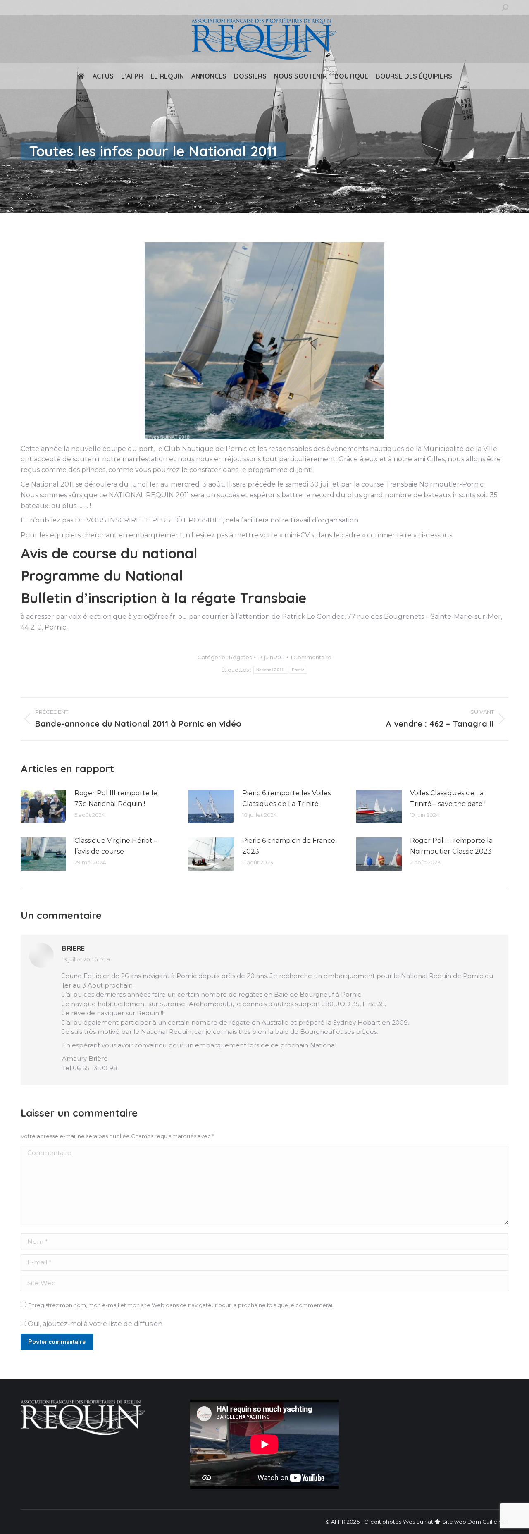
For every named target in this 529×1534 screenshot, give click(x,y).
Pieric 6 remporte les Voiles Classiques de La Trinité (286, 798)
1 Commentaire (311, 657)
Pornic (298, 670)
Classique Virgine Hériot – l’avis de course (115, 846)
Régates (240, 657)
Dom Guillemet (487, 1521)
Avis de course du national (109, 553)
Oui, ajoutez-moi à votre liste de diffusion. (95, 1324)
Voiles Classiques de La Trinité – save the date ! (448, 798)
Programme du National (102, 575)
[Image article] (43, 806)
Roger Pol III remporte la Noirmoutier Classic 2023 (451, 846)
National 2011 (270, 670)
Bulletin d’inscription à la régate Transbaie (163, 598)
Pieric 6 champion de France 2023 (288, 846)
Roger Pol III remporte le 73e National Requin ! (115, 798)
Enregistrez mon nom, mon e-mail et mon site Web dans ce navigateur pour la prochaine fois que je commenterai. (181, 1305)
